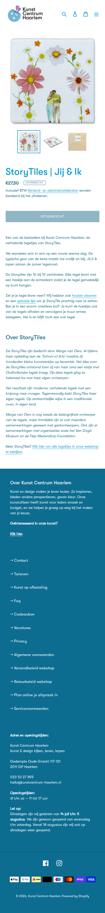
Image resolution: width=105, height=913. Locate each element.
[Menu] (96, 13)
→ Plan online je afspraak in (34, 695)
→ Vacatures (20, 627)
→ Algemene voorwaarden (32, 654)
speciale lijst (26, 301)
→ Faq (15, 601)
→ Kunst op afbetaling (28, 587)
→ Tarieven (19, 574)
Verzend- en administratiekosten (53, 190)
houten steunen (84, 295)
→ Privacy (18, 641)
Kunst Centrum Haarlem (44, 896)
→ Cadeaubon (22, 614)
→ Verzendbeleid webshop (32, 668)
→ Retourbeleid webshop (31, 681)
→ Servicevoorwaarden (29, 708)
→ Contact (19, 560)
